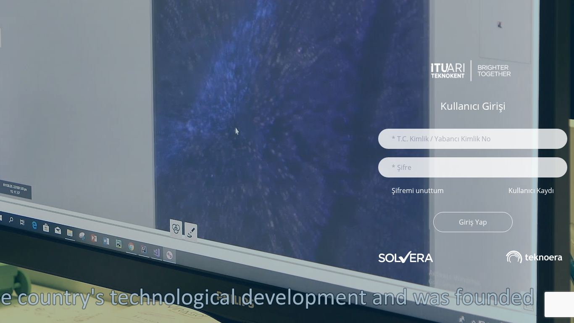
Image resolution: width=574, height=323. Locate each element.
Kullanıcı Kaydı (531, 190)
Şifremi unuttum (418, 190)
